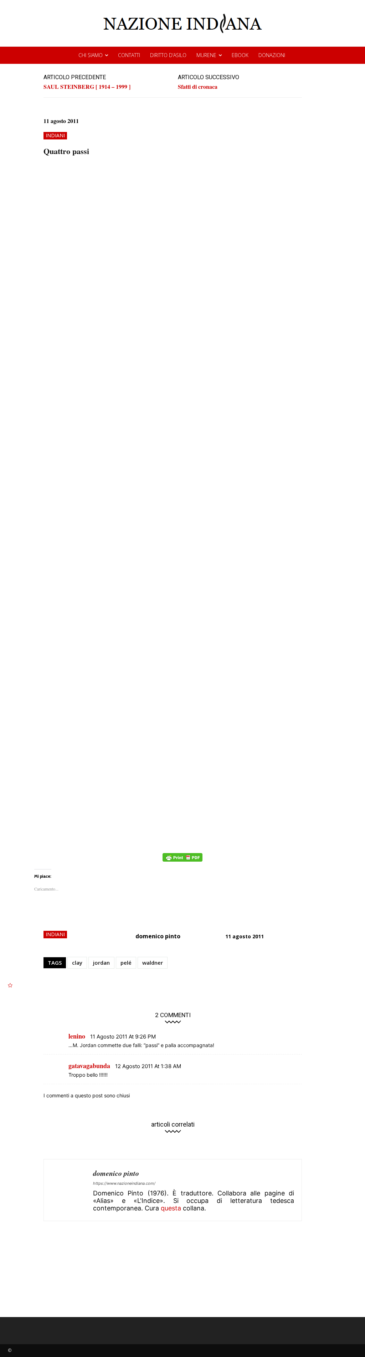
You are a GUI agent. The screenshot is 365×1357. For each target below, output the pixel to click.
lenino (76, 1036)
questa (171, 1208)
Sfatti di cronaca (197, 86)
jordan (101, 962)
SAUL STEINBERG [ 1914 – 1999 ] (86, 86)
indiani (55, 135)
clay (77, 962)
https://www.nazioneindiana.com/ (124, 1183)
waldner (152, 962)
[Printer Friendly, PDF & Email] (182, 861)
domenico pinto (157, 936)
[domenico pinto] (68, 1190)
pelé (126, 962)
